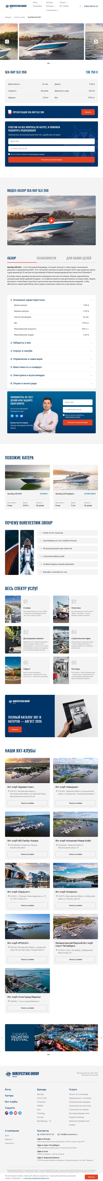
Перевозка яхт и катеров (80, 1098)
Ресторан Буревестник (79, 1113)
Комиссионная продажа (79, 1102)
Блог (7, 1135)
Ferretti (40, 1117)
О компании (51, 10)
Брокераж (37, 6)
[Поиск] (80, 6)
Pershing (41, 1113)
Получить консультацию (51, 160)
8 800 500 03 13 (47, 1134)
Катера (49, 2)
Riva (39, 1109)
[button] (7, 42)
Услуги (62, 2)
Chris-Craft (41, 1098)
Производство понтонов (80, 1106)
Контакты (9, 1143)
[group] (51, 1037)
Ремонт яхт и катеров (78, 1094)
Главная (8, 17)
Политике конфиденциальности (36, 1178)
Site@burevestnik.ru (69, 1134)
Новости (8, 1139)
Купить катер (19, 17)
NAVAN (40, 1106)
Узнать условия (27, 803)
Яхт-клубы (64, 6)
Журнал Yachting (76, 1117)
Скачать (88, 112)
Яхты (35, 2)
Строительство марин (79, 1109)
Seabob (72, 1125)
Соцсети (10, 1107)
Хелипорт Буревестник (79, 1121)
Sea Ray (40, 1094)
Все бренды (42, 1121)
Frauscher (41, 1102)
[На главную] (15, 6)
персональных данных (37, 154)
